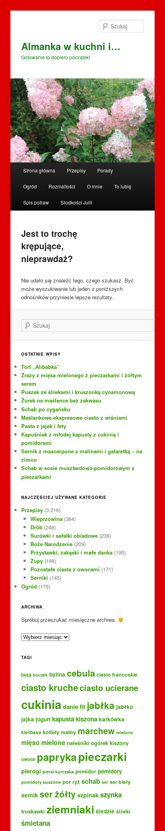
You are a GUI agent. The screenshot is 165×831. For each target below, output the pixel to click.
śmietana (35, 823)
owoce (28, 759)
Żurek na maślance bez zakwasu (61, 400)
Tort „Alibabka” (40, 366)
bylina (57, 674)
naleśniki (78, 743)
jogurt (43, 719)
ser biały (120, 781)
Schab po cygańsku (45, 409)
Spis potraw (36, 202)
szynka (111, 794)
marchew (96, 731)
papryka (56, 756)
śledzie (105, 811)
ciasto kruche (49, 687)
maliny (68, 732)
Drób (36, 527)
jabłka (101, 705)
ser (105, 782)
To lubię (122, 186)
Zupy (36, 561)
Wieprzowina (46, 519)
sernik (29, 795)
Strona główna (39, 170)
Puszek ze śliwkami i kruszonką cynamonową (78, 392)
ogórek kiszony (110, 743)
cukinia (41, 704)
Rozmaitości (61, 186)
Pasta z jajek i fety (43, 426)
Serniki (39, 577)
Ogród (30, 186)
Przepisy (76, 170)
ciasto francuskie (117, 674)
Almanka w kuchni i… (71, 46)
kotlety (51, 732)
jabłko (124, 707)
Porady (105, 170)
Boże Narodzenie (51, 544)
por (66, 781)
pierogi (31, 771)
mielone (124, 732)
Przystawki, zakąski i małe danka (71, 552)
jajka (27, 719)
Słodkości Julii (76, 202)
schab (90, 781)
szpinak (88, 795)
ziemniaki (70, 809)
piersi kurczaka (58, 772)
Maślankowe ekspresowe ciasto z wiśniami (74, 417)
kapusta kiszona (74, 719)
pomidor (85, 771)
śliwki (123, 811)
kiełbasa (31, 732)
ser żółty (58, 794)
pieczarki (102, 757)
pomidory (110, 771)
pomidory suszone (41, 782)
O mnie (95, 186)
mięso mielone (43, 742)
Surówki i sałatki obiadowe (64, 535)
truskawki (33, 811)
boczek (40, 675)
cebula (81, 673)
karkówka (112, 719)
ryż (76, 781)
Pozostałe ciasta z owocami (65, 569)
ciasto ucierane (109, 687)
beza (26, 674)
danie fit (74, 706)
